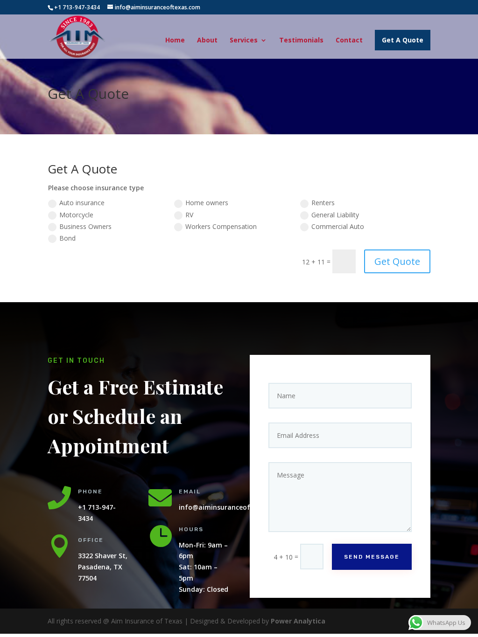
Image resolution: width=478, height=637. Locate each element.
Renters (323, 202)
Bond (67, 238)
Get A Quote (402, 39)
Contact (349, 40)
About (207, 40)
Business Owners (85, 226)
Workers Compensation (221, 226)
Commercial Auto (337, 226)
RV (189, 214)
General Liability (335, 214)
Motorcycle (76, 214)
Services (244, 40)
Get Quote (397, 261)
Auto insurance (82, 202)
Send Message (372, 557)
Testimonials (301, 40)
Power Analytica (298, 620)
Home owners (206, 202)
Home (175, 40)
